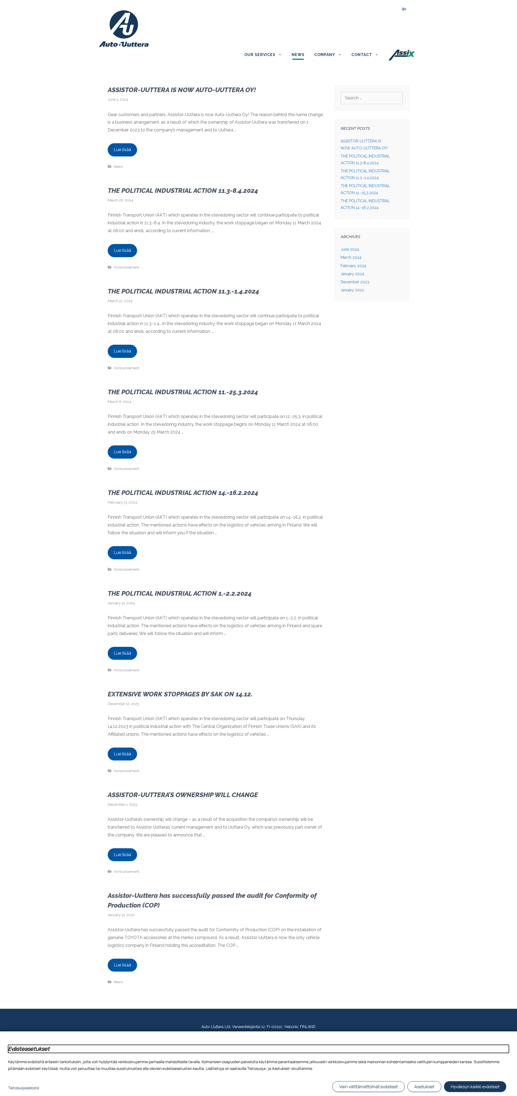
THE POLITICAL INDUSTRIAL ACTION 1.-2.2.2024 (179, 593)
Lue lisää (122, 149)
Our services (259, 55)
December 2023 (355, 282)
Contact (361, 55)
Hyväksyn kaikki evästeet (475, 1087)
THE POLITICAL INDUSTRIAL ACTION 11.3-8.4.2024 (183, 190)
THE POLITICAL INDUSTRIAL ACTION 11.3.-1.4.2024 (183, 291)
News (298, 55)
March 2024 (351, 257)
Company (324, 55)
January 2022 (352, 290)
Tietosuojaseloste (23, 1087)
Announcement (126, 267)
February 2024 (353, 266)
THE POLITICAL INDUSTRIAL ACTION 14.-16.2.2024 (183, 493)
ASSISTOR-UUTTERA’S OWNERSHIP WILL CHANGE (183, 795)
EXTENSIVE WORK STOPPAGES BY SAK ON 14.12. (180, 694)
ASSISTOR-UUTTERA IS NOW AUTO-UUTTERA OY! (182, 90)
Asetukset (424, 1087)
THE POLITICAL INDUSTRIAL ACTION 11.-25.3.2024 (183, 392)
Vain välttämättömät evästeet (368, 1087)
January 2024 (352, 274)
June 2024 (350, 249)
